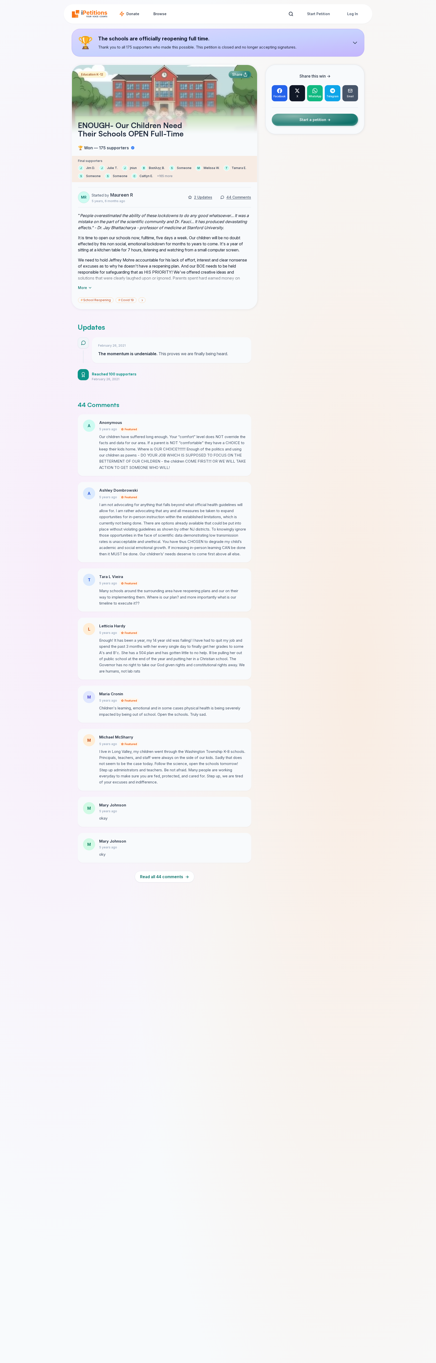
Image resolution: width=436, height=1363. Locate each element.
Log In (352, 14)
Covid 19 (126, 300)
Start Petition (318, 14)
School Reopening (96, 300)
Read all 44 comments (164, 876)
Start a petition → (315, 120)
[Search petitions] (291, 14)
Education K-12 (92, 74)
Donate (132, 14)
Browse (160, 14)
